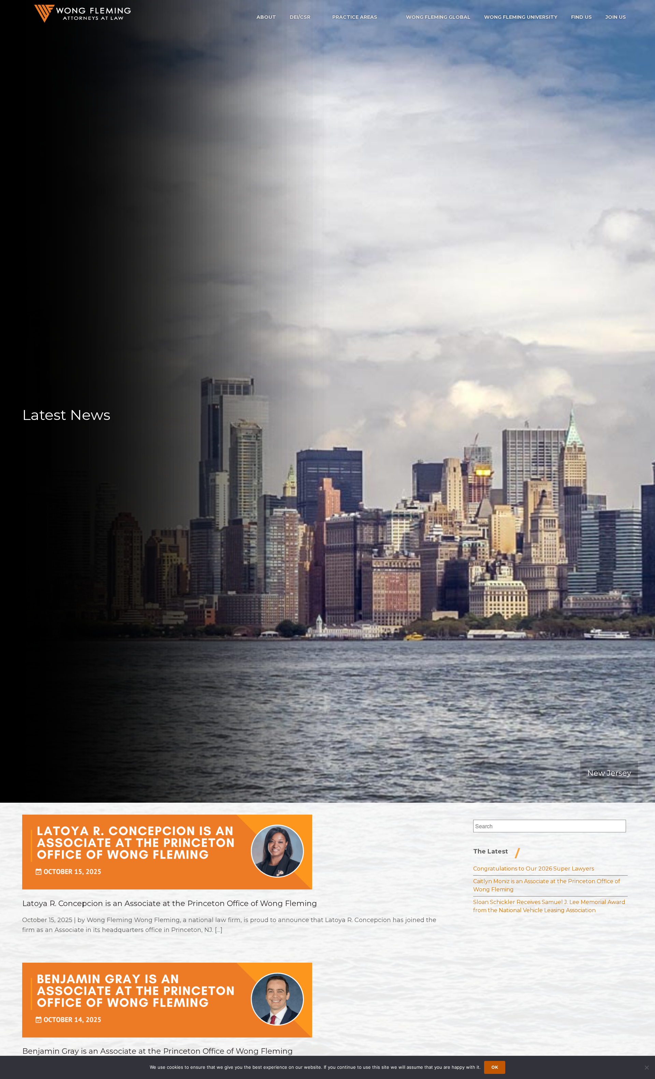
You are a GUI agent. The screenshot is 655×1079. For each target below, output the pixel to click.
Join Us (616, 17)
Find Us (581, 17)
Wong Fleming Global (438, 17)
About (266, 17)
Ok (494, 1067)
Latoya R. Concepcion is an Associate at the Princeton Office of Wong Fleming (169, 903)
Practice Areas (354, 17)
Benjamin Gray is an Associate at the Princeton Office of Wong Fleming (157, 1051)
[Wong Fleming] (82, 13)
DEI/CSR (300, 17)
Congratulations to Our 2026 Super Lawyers (533, 868)
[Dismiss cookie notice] (646, 1067)
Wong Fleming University (520, 17)
